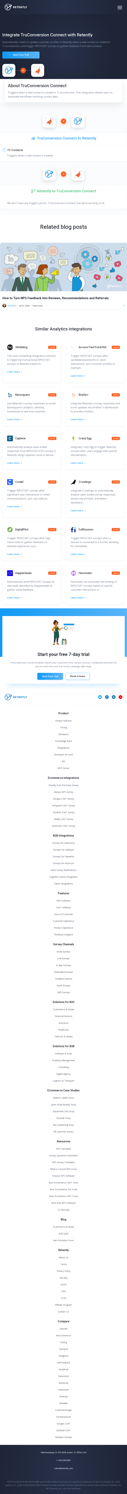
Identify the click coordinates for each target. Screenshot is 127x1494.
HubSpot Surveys (63, 1437)
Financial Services (63, 1016)
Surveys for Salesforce (63, 842)
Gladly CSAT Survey (63, 819)
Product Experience (63, 927)
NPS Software (64, 900)
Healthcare (63, 1029)
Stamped (63, 1349)
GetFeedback (63, 1362)
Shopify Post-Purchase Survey (63, 785)
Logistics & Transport (63, 1080)
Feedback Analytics (63, 934)
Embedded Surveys (63, 971)
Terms (63, 1264)
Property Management (63, 1060)
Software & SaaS (63, 1053)
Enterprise (64, 734)
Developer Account (63, 754)
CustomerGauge (63, 1410)
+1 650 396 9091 (63, 1460)
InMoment (63, 1389)
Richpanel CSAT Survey (63, 805)
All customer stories (64, 1131)
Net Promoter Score (63, 1240)
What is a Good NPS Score (63, 1169)
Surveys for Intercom (63, 863)
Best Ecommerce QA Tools (63, 1189)
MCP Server (63, 768)
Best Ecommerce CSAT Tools (63, 1182)
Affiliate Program (63, 1304)
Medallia (63, 1403)
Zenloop (63, 1396)
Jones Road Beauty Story (63, 1104)
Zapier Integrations (63, 883)
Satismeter (63, 1376)
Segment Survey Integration (63, 876)
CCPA (63, 1298)
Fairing (63, 1342)
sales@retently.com (63, 1468)
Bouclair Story (64, 1118)
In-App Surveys (63, 965)
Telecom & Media (63, 1036)
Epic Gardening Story (63, 1124)
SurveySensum (63, 1416)
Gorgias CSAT (63, 1423)
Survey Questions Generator (63, 1155)
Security (64, 1277)
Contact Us (63, 1311)
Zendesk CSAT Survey (63, 812)
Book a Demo (77, 676)
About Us (63, 1257)
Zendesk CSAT (63, 1430)
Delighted (63, 1355)
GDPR (64, 1284)
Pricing (63, 727)
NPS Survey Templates (63, 1162)
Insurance (63, 1022)
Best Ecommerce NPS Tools (63, 1196)
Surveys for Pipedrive (63, 856)
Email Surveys (63, 951)
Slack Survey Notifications (64, 870)
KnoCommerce (63, 1335)
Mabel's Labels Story (63, 1097)
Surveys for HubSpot (63, 849)
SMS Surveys (63, 992)
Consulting (63, 1067)
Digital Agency (63, 1073)
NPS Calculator (63, 1148)
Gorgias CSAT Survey (63, 798)
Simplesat (63, 1369)
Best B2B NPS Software (63, 1202)
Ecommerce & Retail (63, 1009)
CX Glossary (64, 1209)
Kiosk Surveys (63, 985)
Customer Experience (63, 921)
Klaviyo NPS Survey (63, 791)
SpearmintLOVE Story (63, 1111)
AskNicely (63, 1382)
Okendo (64, 1328)
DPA (63, 1291)
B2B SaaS (63, 1233)
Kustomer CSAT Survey (63, 825)
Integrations (63, 747)
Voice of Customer (63, 914)
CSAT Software (63, 907)
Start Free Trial (21, 55)
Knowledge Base (63, 741)
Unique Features (63, 720)
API (63, 761)
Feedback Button (63, 978)
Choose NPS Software (63, 1175)
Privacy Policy (63, 1271)
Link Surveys (63, 958)
